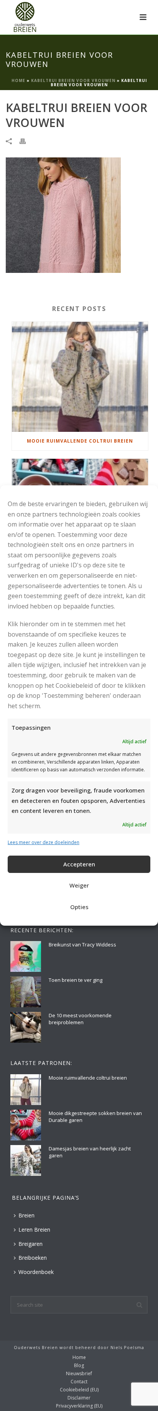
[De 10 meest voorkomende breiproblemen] (25, 1027)
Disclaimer (79, 1398)
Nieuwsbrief (79, 1374)
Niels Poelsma (127, 1347)
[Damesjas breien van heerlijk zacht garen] (25, 1160)
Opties (79, 907)
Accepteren (79, 864)
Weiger (79, 885)
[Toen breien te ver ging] (25, 991)
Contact (79, 1382)
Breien (26, 1215)
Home (18, 80)
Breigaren (30, 1243)
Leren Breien (34, 1229)
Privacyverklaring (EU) (79, 1406)
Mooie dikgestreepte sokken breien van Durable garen (95, 1116)
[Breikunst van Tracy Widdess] (25, 956)
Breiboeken (32, 1257)
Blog (79, 1366)
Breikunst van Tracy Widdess (82, 944)
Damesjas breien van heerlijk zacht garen (90, 1152)
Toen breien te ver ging (75, 979)
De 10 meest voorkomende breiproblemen (80, 1019)
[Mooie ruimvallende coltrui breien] (80, 376)
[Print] (26, 140)
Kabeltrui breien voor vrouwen (73, 80)
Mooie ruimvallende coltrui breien (80, 441)
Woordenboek (36, 1272)
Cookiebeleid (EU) (79, 1390)
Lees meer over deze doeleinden (43, 842)
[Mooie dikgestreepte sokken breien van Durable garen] (25, 1125)
